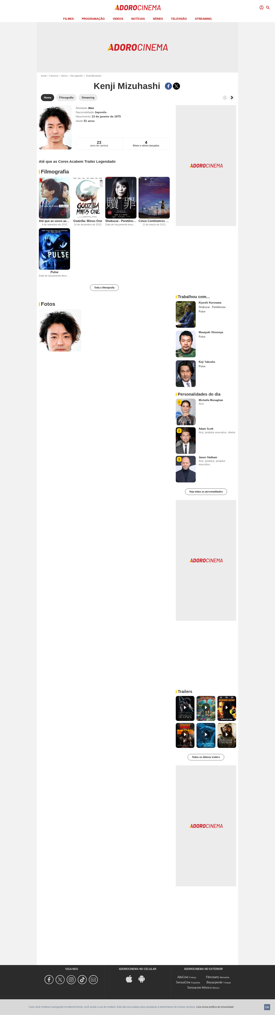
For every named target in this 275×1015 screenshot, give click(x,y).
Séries (158, 18)
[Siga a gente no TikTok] (83, 979)
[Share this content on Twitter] (176, 86)
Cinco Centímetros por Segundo (154, 221)
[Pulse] (54, 249)
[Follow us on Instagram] (72, 979)
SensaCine (183, 982)
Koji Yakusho (207, 361)
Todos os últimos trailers (206, 757)
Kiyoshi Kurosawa (210, 302)
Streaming (203, 18)
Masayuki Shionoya (211, 332)
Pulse (54, 272)
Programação (93, 18)
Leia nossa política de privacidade (215, 1007)
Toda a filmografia (104, 287)
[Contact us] (94, 979)
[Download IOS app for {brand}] (131, 978)
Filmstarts (212, 977)
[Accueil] (137, 8)
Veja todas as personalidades (206, 491)
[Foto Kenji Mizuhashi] (60, 330)
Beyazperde (214, 982)
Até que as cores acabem (54, 221)
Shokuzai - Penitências (120, 221)
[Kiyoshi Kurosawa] (186, 314)
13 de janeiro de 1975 (106, 116)
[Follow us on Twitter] (61, 979)
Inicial (43, 76)
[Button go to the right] (231, 97)
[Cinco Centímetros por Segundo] (154, 198)
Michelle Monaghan (211, 400)
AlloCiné (182, 977)
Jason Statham (208, 457)
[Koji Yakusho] (186, 373)
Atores (64, 76)
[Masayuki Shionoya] (186, 344)
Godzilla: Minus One (87, 221)
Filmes (68, 18)
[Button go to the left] (224, 97)
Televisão (179, 18)
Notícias (138, 18)
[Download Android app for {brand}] (144, 978)
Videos (118, 18)
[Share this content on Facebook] (168, 86)
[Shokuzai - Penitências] (120, 198)
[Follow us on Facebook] (49, 979)
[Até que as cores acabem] (54, 198)
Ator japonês (76, 76)
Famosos (53, 76)
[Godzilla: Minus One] (87, 198)
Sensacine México (199, 987)
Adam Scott (206, 428)
